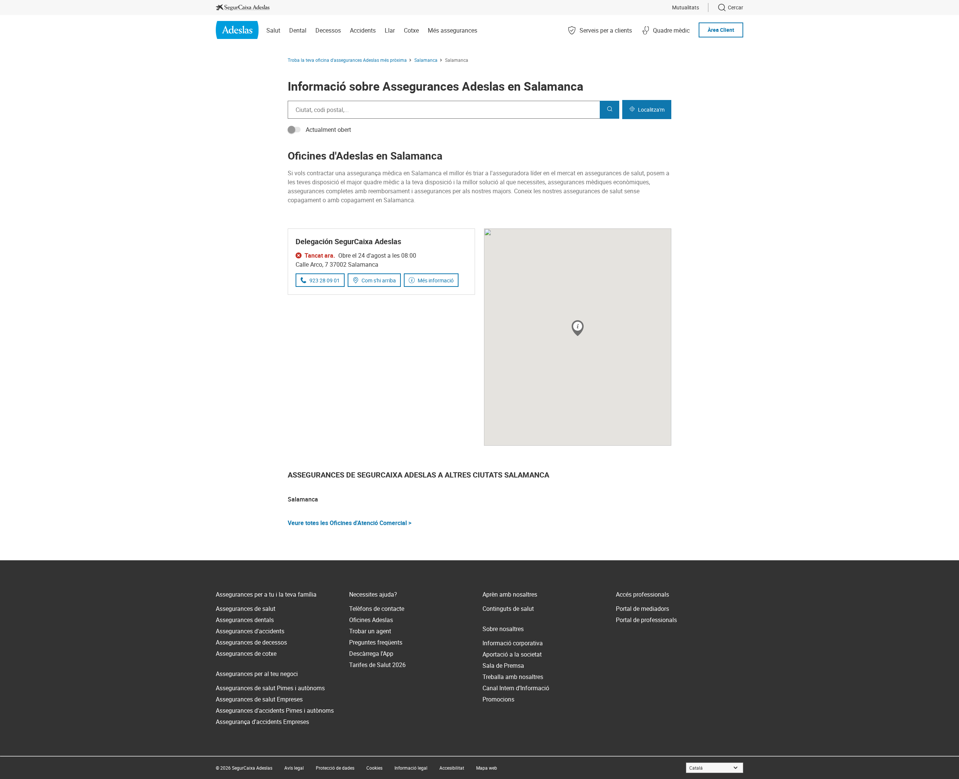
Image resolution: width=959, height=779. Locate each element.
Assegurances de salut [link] (245, 608)
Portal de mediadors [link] (642, 608)
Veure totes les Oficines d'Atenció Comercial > (349, 523)
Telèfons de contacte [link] (376, 608)
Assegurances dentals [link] (245, 620)
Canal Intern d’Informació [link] (515, 688)
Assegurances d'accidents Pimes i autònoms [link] (275, 710)
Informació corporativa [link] (512, 643)
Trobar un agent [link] (370, 631)
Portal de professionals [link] (646, 620)
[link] (243, 7)
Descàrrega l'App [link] (371, 653)
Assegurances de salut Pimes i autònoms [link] (270, 688)
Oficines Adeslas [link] (371, 620)
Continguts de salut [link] (508, 608)
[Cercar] (609, 110)
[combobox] (444, 110)
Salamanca (303, 499)
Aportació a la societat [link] (512, 654)
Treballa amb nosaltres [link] (512, 677)
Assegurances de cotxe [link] (246, 653)
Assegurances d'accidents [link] (250, 631)
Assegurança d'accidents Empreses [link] (262, 722)
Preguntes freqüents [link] (375, 642)
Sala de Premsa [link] (503, 665)
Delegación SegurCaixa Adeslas (348, 241)
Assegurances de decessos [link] (251, 642)
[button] (578, 328)
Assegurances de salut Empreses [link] (259, 699)
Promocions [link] (498, 699)
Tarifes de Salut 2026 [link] (377, 665)
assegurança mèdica (374, 173)
